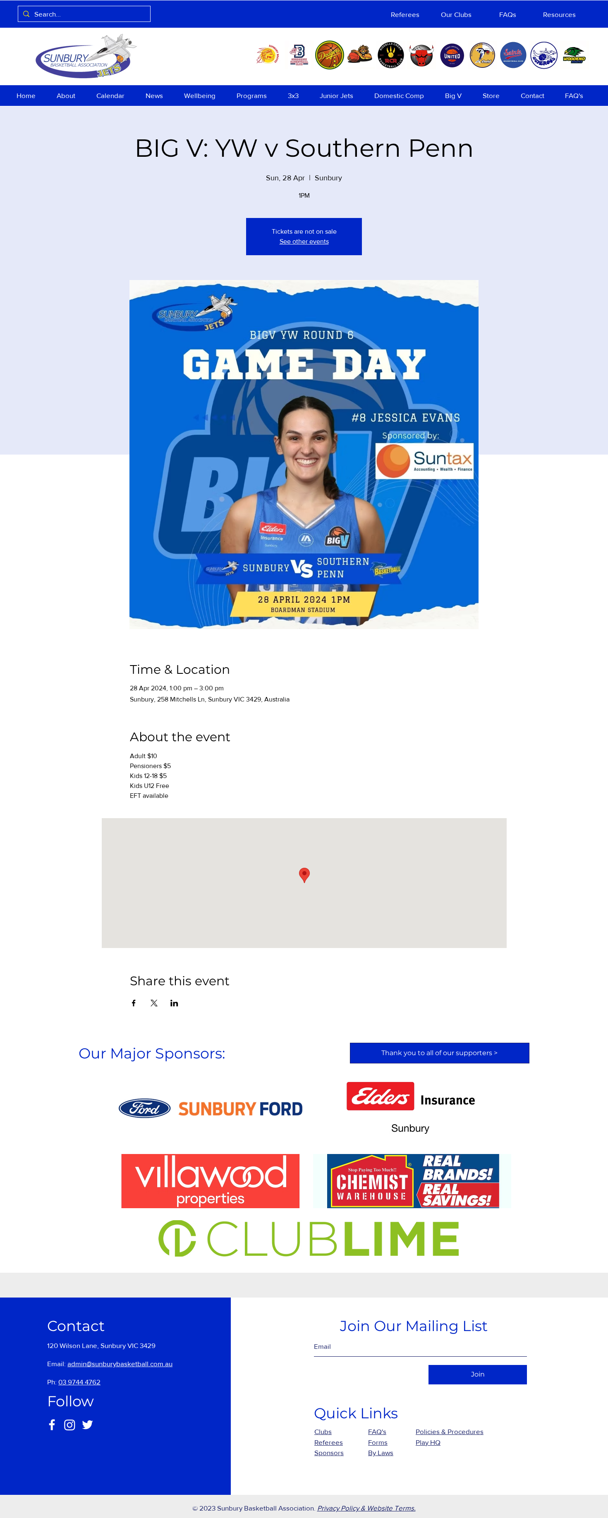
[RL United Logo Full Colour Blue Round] (452, 55)
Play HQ (428, 1442)
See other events (304, 241)
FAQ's (377, 1431)
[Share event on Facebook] (134, 1003)
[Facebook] (52, 1424)
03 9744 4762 (79, 1382)
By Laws (380, 1452)
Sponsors (329, 1452)
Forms (378, 1442)
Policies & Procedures (450, 1431)
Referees (328, 1442)
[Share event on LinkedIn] (174, 1003)
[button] (70, 95)
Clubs (323, 1431)
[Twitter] (87, 1424)
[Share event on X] (154, 1003)
